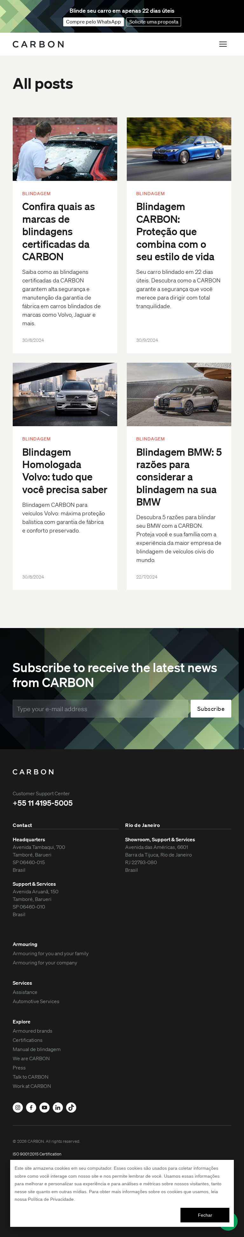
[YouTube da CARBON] (44, 1107)
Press (19, 1067)
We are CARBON (31, 1058)
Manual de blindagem (37, 1049)
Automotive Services (36, 1001)
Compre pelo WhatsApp (93, 21)
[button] (223, 44)
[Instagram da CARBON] (18, 1107)
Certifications (28, 1040)
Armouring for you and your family (51, 953)
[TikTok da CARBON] (71, 1107)
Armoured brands (32, 1031)
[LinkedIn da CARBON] (58, 1107)
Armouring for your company (45, 962)
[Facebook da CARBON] (31, 1107)
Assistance (25, 992)
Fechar (205, 1215)
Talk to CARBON (31, 1077)
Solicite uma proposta (153, 21)
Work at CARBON (32, 1086)
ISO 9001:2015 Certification (37, 1154)
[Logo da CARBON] (38, 44)
